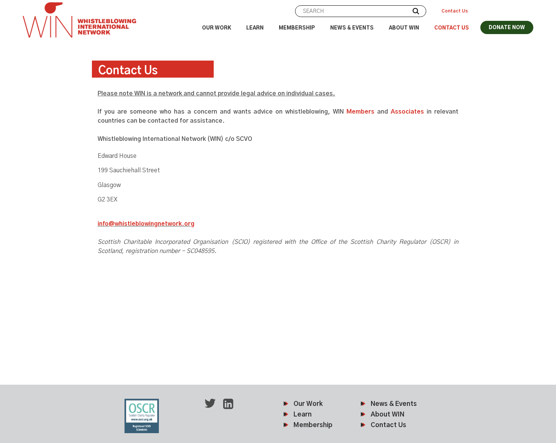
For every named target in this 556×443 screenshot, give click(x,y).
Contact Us (454, 11)
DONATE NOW (507, 27)
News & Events (352, 28)
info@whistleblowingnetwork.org (146, 224)
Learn (255, 28)
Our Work (216, 28)
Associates (407, 112)
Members (360, 112)
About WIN (404, 28)
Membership (297, 28)
